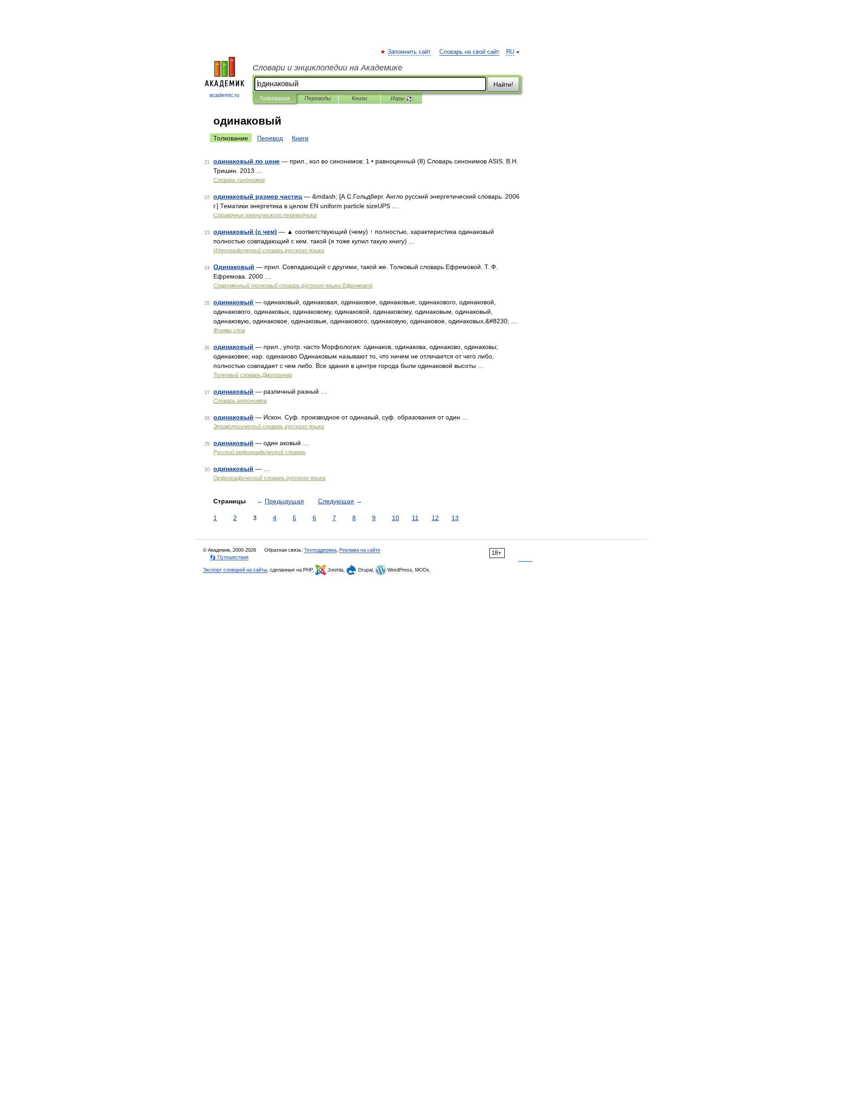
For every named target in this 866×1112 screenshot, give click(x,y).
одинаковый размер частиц (257, 196)
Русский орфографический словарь (259, 452)
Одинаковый (233, 266)
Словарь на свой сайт (469, 52)
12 (435, 517)
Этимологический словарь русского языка (268, 426)
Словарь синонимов (239, 180)
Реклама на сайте (359, 550)
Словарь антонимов (240, 401)
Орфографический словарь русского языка (269, 478)
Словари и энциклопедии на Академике (327, 67)
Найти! (503, 84)
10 (395, 517)
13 (455, 517)
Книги (359, 98)
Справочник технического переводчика (265, 215)
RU (510, 52)
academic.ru (224, 95)
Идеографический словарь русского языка (268, 250)
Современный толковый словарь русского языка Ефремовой (293, 286)
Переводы (317, 98)
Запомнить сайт (409, 52)
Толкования (274, 98)
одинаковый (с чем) (245, 231)
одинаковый (233, 302)
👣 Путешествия (229, 557)
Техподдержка (320, 550)
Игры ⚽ (402, 98)
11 (415, 517)
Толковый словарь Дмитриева (252, 375)
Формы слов (229, 330)
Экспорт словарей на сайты (235, 569)
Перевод (270, 138)
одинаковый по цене (246, 161)
